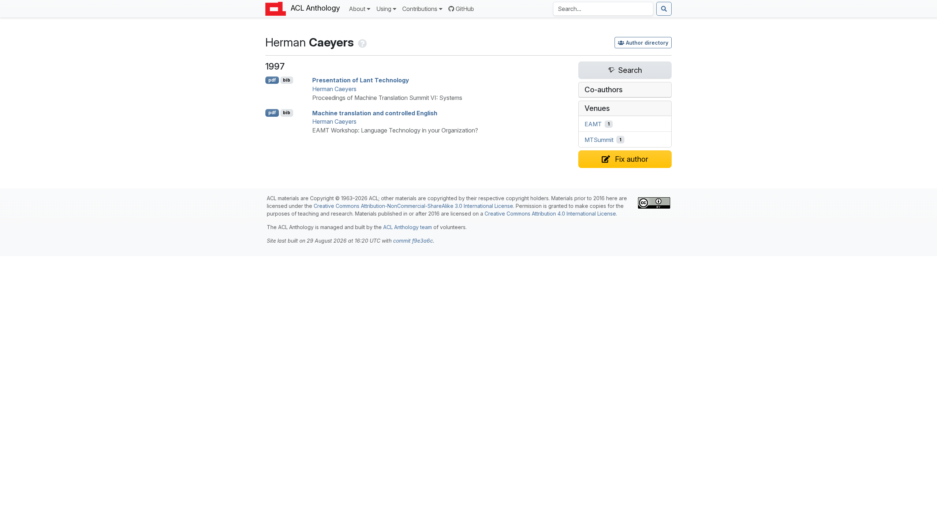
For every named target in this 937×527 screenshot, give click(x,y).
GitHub (465, 8)
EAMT (593, 124)
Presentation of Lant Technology (360, 80)
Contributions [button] (419, 8)
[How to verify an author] (361, 42)
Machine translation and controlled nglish (374, 112)
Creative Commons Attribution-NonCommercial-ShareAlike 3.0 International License (413, 206)
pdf (272, 80)
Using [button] (383, 8)
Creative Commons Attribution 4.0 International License (550, 213)
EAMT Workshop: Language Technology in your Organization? (395, 130)
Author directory (647, 43)
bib (286, 80)
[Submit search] (664, 9)
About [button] (357, 8)
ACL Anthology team (407, 227)
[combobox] (603, 9)
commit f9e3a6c (413, 241)
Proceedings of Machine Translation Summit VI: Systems (387, 97)
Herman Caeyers (334, 89)
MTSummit (599, 139)
